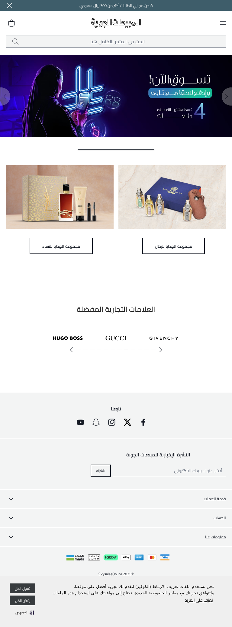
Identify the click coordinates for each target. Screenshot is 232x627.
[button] (24, 612)
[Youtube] (80, 422)
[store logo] (116, 23)
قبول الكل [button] (22, 588)
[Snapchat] (96, 422)
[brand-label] (164, 337)
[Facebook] (143, 422)
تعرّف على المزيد (199, 600)
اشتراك (100, 470)
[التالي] (71, 349)
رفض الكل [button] (22, 600)
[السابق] (161, 349)
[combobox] (116, 41)
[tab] (116, 149)
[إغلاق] (9, 5)
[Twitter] (127, 422)
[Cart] (11, 23)
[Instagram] (111, 422)
